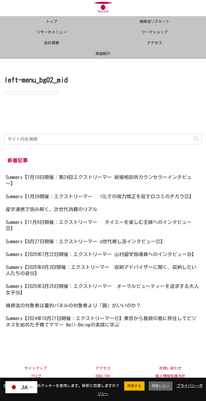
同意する (134, 386)
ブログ (35, 376)
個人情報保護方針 (170, 376)
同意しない (160, 386)
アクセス (103, 368)
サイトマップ (35, 368)
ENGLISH (103, 376)
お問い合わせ (170, 368)
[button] (196, 139)
